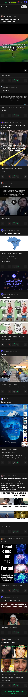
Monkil (4, 256)
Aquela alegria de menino (10, 600)
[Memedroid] (5, 2)
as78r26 (6, 87)
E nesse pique (6, 402)
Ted (3, 458)
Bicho (4, 110)
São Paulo (11, 256)
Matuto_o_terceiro (9, 122)
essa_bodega (7, 639)
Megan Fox (17, 674)
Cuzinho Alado (13, 524)
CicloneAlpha (7, 183)
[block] (25, 16)
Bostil (15, 253)
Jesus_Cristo (7, 230)
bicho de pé (5, 90)
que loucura (5, 297)
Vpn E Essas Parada (8, 455)
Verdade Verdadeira (8, 168)
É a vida (4, 542)
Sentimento (5, 186)
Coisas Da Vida (6, 75)
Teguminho (7, 597)
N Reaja (17, 259)
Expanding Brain (7, 585)
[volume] (25, 70)
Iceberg (14, 458)
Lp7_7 (5, 475)
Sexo (10, 253)
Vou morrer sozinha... (9, 643)
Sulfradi (6, 16)
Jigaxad (22, 387)
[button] (21, 2)
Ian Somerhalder (7, 674)
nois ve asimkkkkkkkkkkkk (10, 233)
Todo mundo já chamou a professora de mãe (10, 20)
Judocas (15, 387)
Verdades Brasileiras (8, 677)
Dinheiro (11, 107)
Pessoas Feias (19, 677)
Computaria (19, 455)
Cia (14, 452)
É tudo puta (5, 354)
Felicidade (5, 627)
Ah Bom (5, 524)
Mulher (4, 107)
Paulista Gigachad (7, 259)
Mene (4, 253)
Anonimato (22, 458)
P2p (8, 458)
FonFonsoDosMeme (9, 538)
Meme (4, 171)
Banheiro (22, 336)
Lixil (21, 253)
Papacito (6, 351)
